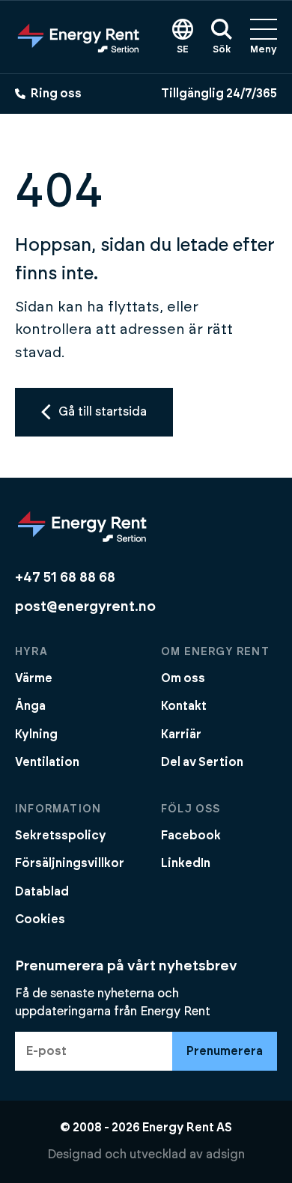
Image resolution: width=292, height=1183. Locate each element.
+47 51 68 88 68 (65, 578)
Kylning (36, 734)
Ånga (30, 706)
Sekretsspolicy (60, 836)
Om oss (183, 678)
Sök (222, 50)
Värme (33, 678)
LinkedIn (185, 863)
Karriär (181, 734)
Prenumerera (224, 1051)
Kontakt (184, 706)
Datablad (42, 892)
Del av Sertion (202, 762)
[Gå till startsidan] (78, 36)
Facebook (191, 836)
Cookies (40, 919)
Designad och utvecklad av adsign (146, 1155)
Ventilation (47, 762)
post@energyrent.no (85, 607)
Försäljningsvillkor (69, 863)
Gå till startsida (102, 412)
